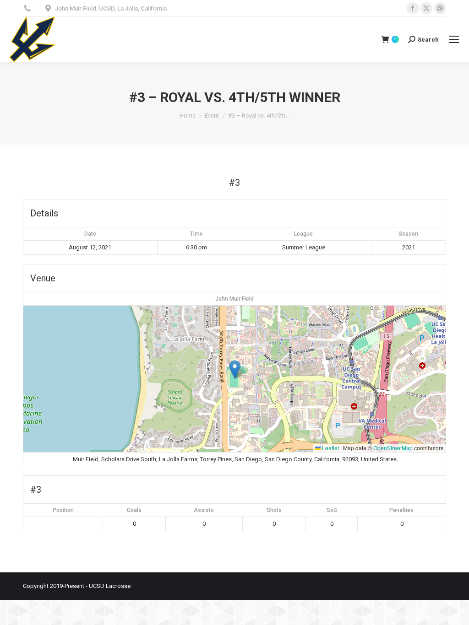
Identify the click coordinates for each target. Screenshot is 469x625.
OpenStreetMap (393, 448)
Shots (274, 510)
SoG (332, 510)
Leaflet (330, 448)
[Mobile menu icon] (454, 39)
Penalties (401, 510)
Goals (134, 510)
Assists (204, 510)
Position (63, 510)
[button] (234, 369)
